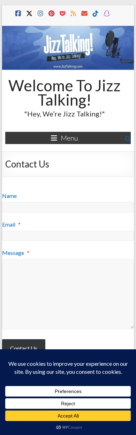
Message (15, 252)
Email (11, 224)
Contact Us (23, 348)
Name (9, 195)
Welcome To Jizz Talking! (64, 92)
